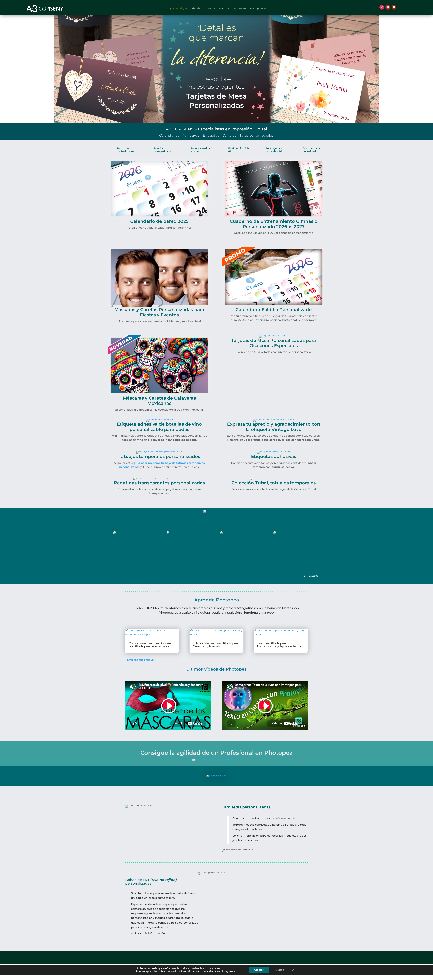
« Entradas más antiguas (140, 659)
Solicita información (246, 835)
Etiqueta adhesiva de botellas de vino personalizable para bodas (159, 426)
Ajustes (279, 969)
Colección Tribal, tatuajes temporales (274, 483)
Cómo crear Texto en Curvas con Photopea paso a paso (150, 644)
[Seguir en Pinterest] (387, 7)
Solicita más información (148, 933)
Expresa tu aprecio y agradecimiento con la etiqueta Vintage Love (273, 426)
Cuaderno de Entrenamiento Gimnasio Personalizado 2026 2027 (273, 224)
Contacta (209, 8)
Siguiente (313, 576)
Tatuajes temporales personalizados (159, 456)
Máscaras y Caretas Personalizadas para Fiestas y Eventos (159, 312)
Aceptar (259, 969)
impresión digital (177, 8)
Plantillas (225, 8)
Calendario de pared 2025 (159, 221)
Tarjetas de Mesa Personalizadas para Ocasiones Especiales (273, 343)
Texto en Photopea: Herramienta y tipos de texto (279, 644)
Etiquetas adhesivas (273, 456)
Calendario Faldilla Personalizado (273, 309)
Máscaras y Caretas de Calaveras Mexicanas (159, 400)
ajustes (230, 971)
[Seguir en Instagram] (381, 7)
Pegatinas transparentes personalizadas (159, 483)
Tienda (196, 8)
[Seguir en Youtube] (394, 7)
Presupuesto (258, 8)
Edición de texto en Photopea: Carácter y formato (216, 644)
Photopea (240, 8)
